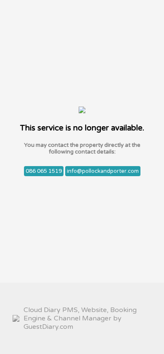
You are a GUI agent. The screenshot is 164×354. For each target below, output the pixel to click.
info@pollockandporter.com (103, 171)
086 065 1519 (44, 171)
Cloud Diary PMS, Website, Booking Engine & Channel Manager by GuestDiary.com (80, 318)
